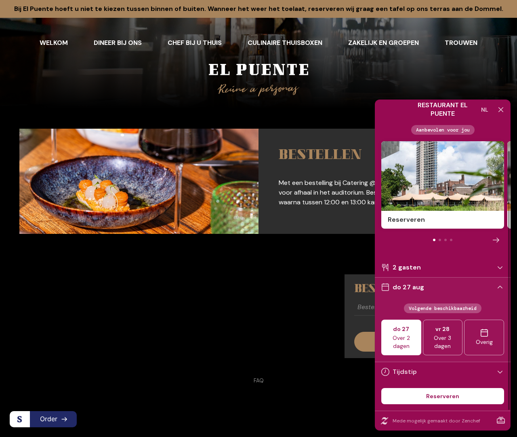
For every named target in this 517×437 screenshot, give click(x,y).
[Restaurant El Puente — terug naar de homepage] (258, 80)
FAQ (259, 380)
